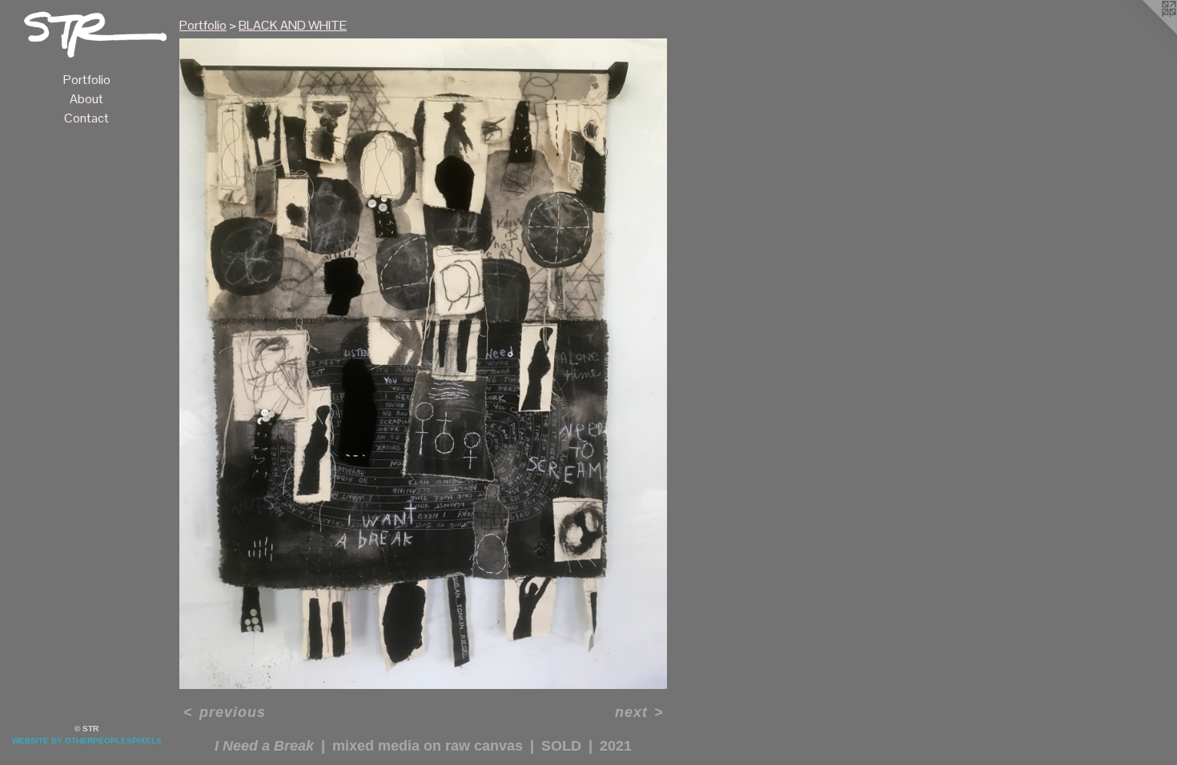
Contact (86, 118)
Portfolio (86, 79)
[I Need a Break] (423, 363)
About (86, 98)
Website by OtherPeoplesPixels (87, 740)
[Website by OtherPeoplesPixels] (1145, 32)
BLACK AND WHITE (293, 25)
